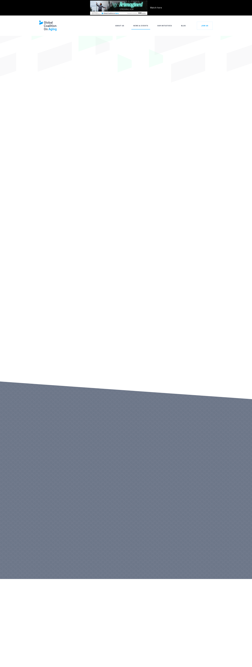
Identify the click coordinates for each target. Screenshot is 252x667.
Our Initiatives (164, 26)
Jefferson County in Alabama (92, 164)
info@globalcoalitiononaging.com (77, 665)
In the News (82, 41)
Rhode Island (84, 192)
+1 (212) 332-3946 (69, 662)
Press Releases (57, 571)
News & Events (140, 26)
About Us (119, 26)
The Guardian (93, 373)
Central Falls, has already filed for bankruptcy (128, 178)
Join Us (204, 26)
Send (198, 661)
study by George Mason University (154, 210)
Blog (183, 26)
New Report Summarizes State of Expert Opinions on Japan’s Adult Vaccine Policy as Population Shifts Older (157, 468)
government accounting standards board (109, 256)
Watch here (156, 7)
